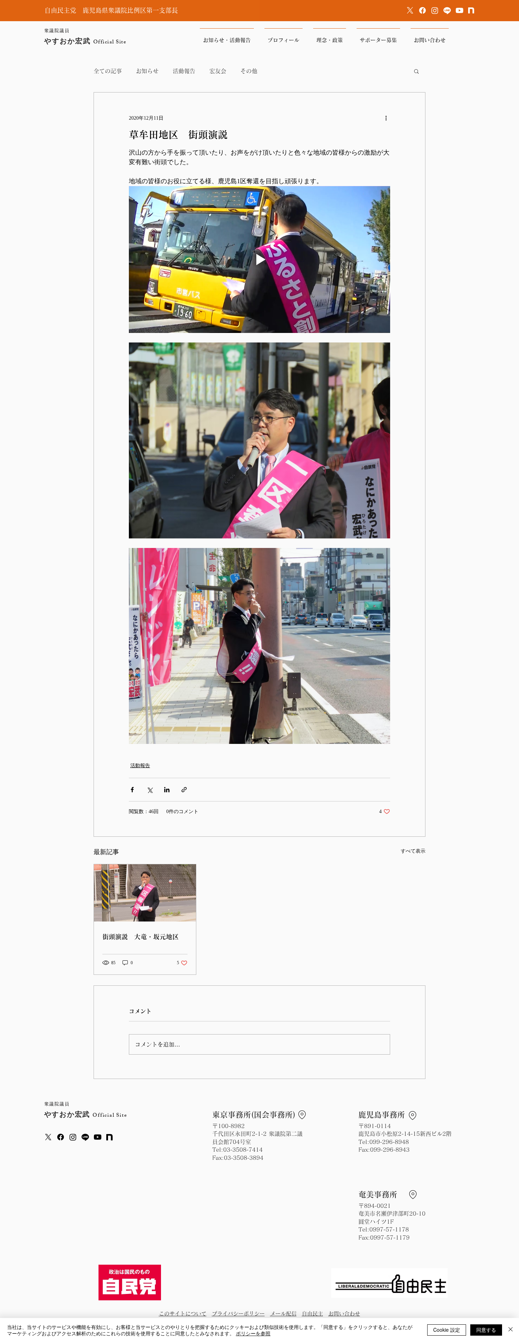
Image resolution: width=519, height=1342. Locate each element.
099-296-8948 (389, 1142)
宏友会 (217, 71)
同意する (486, 1329)
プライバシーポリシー (238, 1313)
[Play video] (259, 259)
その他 (248, 71)
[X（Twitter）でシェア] (149, 789)
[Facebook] (422, 10)
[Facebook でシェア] (132, 789)
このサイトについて (183, 1313)
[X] (410, 10)
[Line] (447, 10)
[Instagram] (434, 10)
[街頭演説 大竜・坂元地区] (145, 892)
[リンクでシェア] (184, 789)
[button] (416, 71)
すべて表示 (413, 851)
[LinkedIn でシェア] (166, 789)
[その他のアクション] (386, 118)
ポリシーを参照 (253, 1333)
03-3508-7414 (243, 1149)
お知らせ (147, 71)
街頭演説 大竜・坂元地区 (140, 937)
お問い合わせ (344, 1313)
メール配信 (283, 1313)
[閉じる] (510, 1330)
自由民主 (312, 1313)
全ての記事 (108, 71)
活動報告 (184, 71)
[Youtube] (459, 10)
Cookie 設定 (446, 1329)
